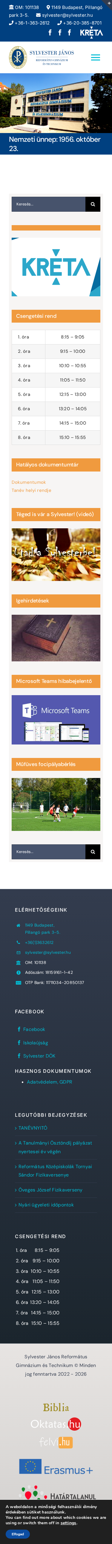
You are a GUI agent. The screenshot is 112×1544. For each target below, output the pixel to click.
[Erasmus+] (56, 1457)
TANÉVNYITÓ (33, 1128)
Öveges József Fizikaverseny (50, 1190)
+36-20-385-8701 (82, 23)
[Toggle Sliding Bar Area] (106, 5)
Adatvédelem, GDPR (49, 1082)
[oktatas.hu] (56, 1419)
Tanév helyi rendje (31, 490)
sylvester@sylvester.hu (67, 15)
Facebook (34, 1029)
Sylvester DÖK (39, 1056)
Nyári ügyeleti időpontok (46, 1205)
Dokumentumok (29, 482)
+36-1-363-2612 (31, 23)
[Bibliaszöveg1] (56, 1405)
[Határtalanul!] (56, 1486)
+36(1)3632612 (39, 942)
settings (68, 1523)
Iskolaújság (35, 1043)
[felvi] (56, 1439)
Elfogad (18, 1534)
